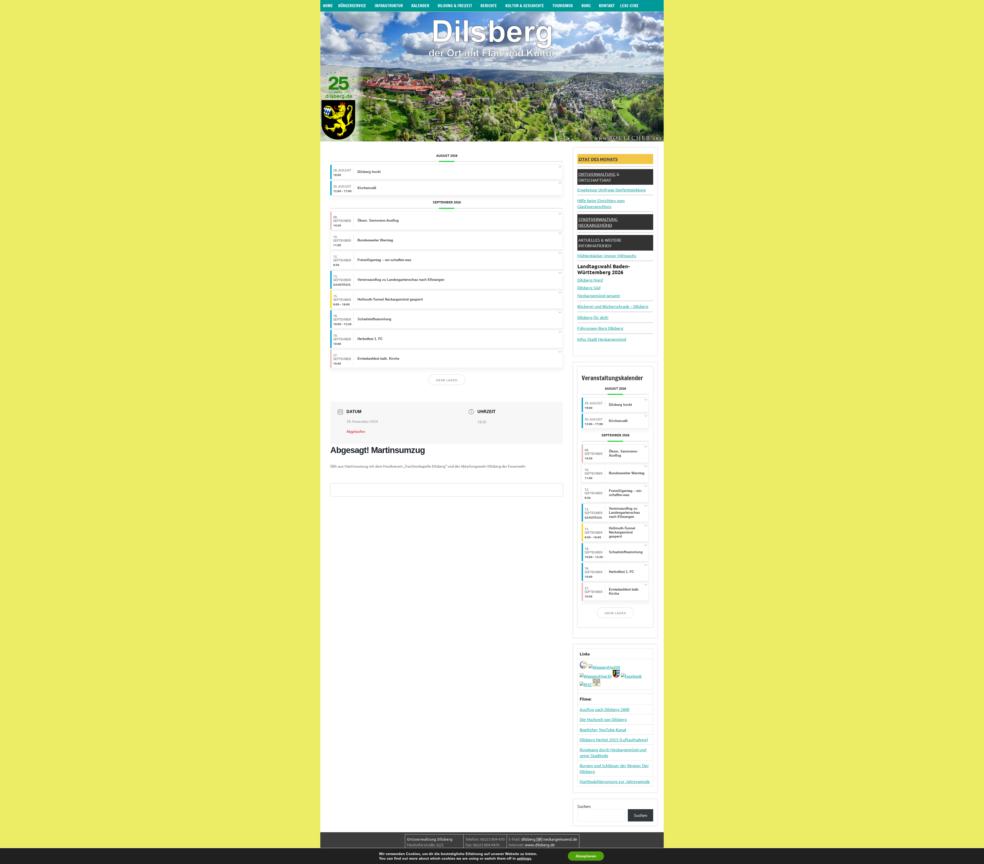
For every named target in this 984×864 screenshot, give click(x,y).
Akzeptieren (586, 856)
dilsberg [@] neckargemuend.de (549, 839)
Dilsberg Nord (590, 279)
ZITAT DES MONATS (598, 159)
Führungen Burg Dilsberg (600, 328)
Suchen (584, 806)
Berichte (488, 5)
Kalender (420, 5)
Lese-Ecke (629, 5)
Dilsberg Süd (588, 287)
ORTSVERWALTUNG (597, 174)
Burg (586, 5)
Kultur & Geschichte (524, 5)
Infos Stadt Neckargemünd (601, 339)
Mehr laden (447, 380)
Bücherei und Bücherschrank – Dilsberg (612, 306)
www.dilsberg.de (540, 844)
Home (328, 5)
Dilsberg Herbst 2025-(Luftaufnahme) (614, 739)
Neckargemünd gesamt (598, 295)
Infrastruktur (389, 5)
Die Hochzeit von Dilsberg (603, 719)
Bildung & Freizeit (455, 5)
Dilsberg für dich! (592, 317)
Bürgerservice (352, 5)
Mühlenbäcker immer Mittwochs (606, 255)
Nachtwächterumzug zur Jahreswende (615, 781)
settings (524, 858)
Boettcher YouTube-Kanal (603, 729)
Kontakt (607, 5)
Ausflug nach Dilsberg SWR (604, 709)
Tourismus (562, 5)
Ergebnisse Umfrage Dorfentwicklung (611, 189)
